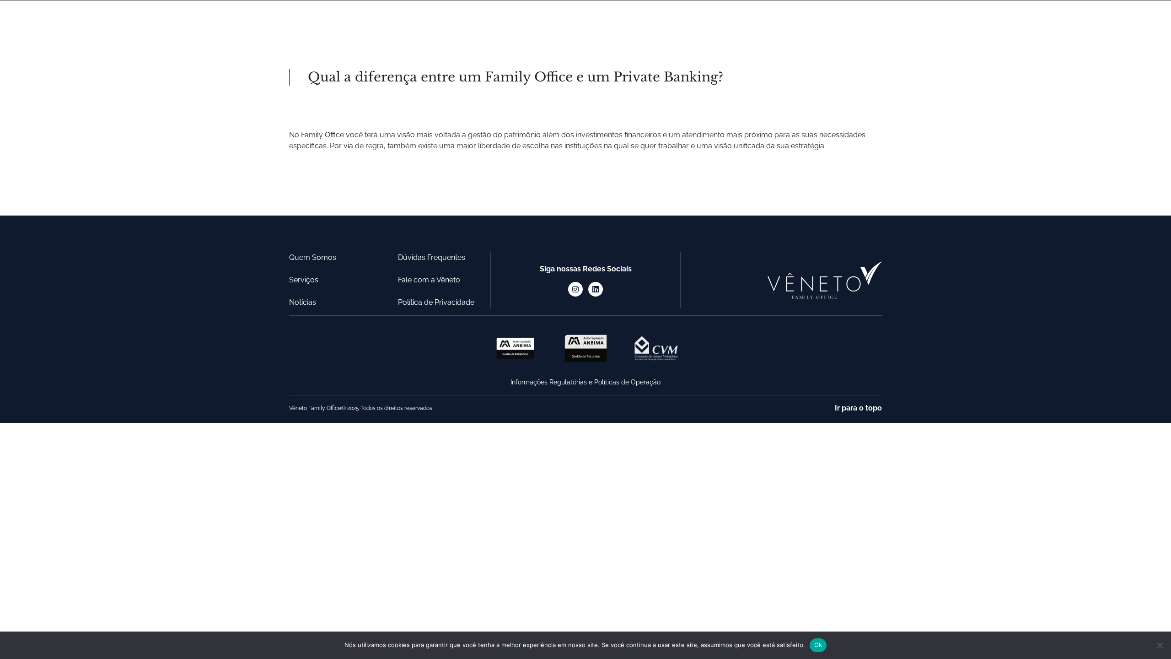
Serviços (539, 24)
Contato (776, 24)
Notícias (605, 24)
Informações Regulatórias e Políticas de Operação (585, 382)
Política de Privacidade (436, 302)
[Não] (1159, 645)
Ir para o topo (858, 408)
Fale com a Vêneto (429, 279)
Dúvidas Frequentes (690, 24)
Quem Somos (463, 24)
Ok (818, 644)
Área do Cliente (854, 24)
